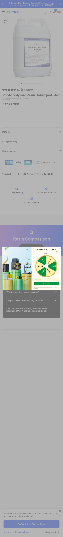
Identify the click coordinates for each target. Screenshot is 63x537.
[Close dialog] (60, 248)
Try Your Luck (46, 283)
